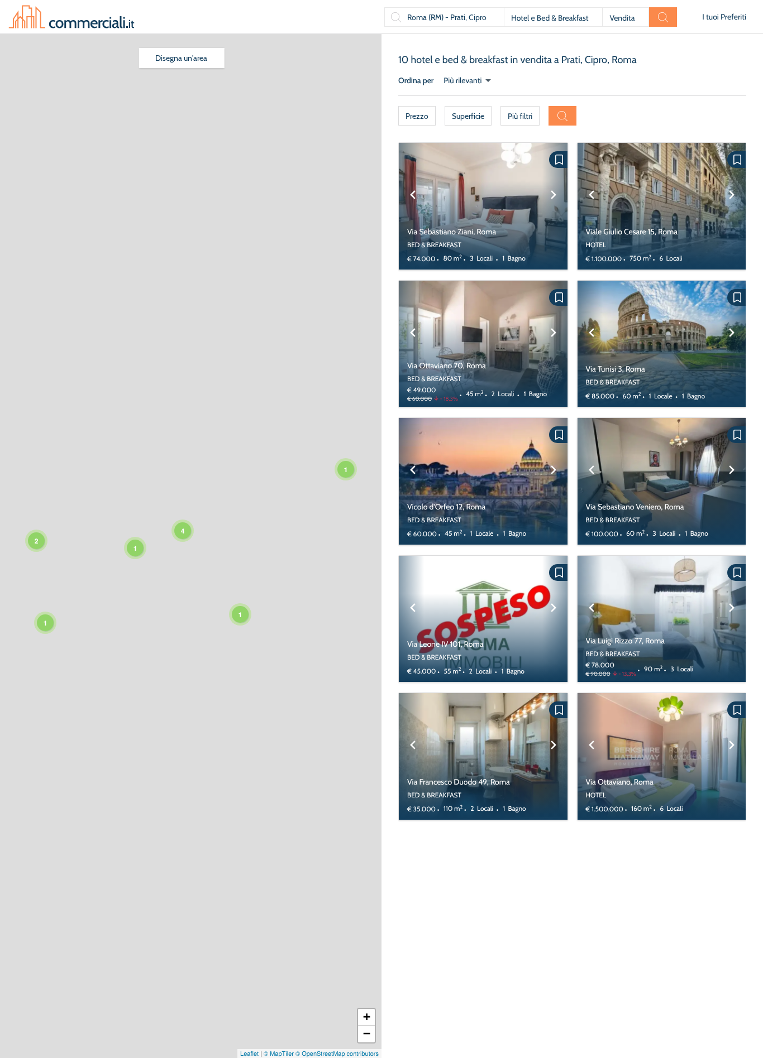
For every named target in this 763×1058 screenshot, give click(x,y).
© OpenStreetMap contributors (337, 1053)
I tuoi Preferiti (724, 17)
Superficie (468, 116)
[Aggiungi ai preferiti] (558, 159)
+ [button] (366, 1017)
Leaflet (249, 1053)
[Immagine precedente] (413, 206)
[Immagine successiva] (554, 206)
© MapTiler (279, 1053)
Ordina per (415, 80)
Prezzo (417, 116)
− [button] (366, 1034)
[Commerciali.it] (71, 16)
